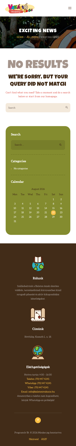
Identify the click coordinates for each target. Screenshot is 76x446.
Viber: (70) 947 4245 (38, 387)
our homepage (49, 96)
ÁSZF (44, 439)
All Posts (32, 37)
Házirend (34, 439)
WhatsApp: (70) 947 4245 (38, 383)
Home (20, 37)
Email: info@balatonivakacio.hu (38, 391)
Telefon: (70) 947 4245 (38, 379)
